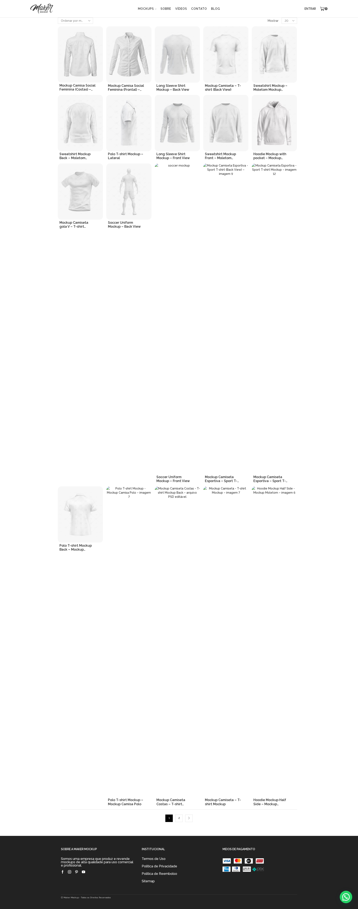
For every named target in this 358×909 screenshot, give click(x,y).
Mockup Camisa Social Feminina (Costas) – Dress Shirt (77, 87)
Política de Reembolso (159, 874)
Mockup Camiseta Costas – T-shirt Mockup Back (170, 802)
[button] (346, 897)
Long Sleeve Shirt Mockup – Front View (173, 156)
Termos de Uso (154, 859)
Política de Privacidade (159, 866)
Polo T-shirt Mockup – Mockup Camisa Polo (125, 802)
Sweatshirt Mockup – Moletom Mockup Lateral (270, 88)
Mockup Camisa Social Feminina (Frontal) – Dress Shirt (126, 88)
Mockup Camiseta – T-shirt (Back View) (223, 88)
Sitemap (148, 881)
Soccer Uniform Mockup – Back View (124, 224)
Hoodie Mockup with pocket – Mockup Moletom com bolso (269, 156)
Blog (215, 8)
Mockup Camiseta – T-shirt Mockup (223, 802)
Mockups (146, 8)
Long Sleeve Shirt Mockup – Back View (172, 88)
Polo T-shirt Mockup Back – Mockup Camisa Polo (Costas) (76, 547)
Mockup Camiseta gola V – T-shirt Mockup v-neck (73, 224)
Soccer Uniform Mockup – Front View (173, 479)
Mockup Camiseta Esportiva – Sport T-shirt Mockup (269, 479)
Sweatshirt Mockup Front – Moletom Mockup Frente (220, 156)
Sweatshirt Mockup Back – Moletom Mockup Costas (75, 156)
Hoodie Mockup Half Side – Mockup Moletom (269, 802)
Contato (199, 8)
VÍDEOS (181, 8)
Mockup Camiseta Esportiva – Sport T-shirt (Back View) (221, 479)
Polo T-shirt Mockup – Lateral (125, 156)
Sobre (166, 8)
